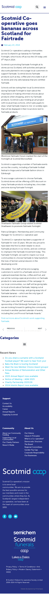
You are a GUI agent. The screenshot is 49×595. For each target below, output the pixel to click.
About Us (29, 428)
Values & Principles (32, 436)
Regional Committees (33, 447)
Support (6, 398)
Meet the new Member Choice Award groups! (26, 367)
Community (8, 428)
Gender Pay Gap (31, 450)
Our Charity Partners (11, 442)
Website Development (27, 589)
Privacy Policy (11, 567)
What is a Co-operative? (34, 439)
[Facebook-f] (5, 516)
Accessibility (7, 406)
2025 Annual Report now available (21, 376)
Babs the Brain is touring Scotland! (21, 364)
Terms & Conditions (27, 567)
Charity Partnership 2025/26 (18, 382)
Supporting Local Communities (9, 439)
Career (5, 409)
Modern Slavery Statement (29, 569)
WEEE (8, 572)
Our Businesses (30, 455)
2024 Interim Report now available (21, 385)
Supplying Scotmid (10, 415)
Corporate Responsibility (34, 453)
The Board (28, 444)
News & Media (8, 445)
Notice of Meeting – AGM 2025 (20, 379)
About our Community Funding (12, 434)
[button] (37, 7)
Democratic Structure (33, 441)
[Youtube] (16, 516)
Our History (29, 433)
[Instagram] (10, 516)
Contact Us (7, 403)
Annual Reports (9, 412)
